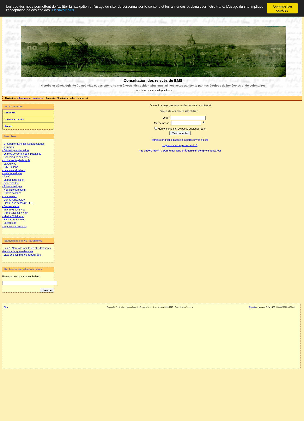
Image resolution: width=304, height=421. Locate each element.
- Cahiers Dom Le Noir (15, 213)
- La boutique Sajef (13, 179)
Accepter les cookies (282, 8)
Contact (8, 126)
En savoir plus (63, 10)
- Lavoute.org (9, 196)
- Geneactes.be (10, 206)
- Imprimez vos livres (13, 209)
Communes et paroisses (30, 98)
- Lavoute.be (9, 222)
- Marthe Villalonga (13, 216)
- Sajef (6, 176)
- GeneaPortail (10, 183)
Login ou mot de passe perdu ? (180, 145)
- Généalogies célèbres (15, 157)
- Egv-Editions (10, 167)
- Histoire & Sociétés (13, 219)
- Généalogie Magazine (15, 150)
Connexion (10, 113)
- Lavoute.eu (9, 163)
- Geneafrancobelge (13, 199)
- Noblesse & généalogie (16, 160)
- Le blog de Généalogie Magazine (21, 153)
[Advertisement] (28, 359)
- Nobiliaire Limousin (14, 189)
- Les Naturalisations (13, 170)
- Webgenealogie (12, 173)
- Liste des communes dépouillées (21, 254)
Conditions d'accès (14, 119)
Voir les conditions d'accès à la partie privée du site (179, 139)
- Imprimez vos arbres (14, 226)
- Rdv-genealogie (12, 186)
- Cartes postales (11, 193)
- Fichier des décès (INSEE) (17, 203)
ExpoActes (254, 307)
